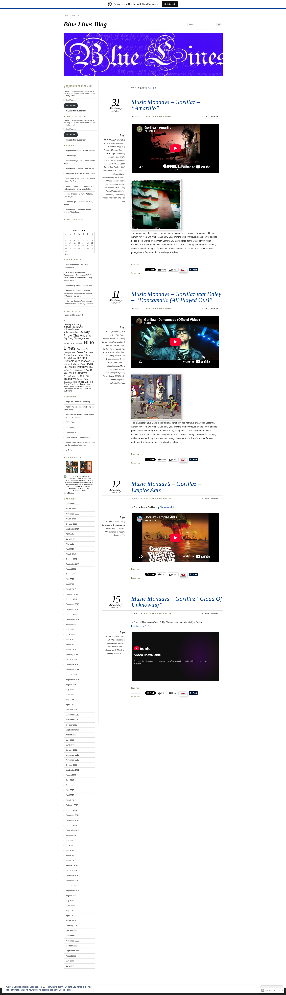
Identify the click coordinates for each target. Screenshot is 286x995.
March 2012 (71, 800)
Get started (169, 4)
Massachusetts (108, 177)
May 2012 (70, 790)
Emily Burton (119, 160)
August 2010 (71, 896)
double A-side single (116, 157)
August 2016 (71, 624)
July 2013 (70, 740)
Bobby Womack (118, 636)
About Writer (72, 15)
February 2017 (72, 594)
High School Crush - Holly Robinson (80, 151)
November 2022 (72, 514)
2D (114, 140)
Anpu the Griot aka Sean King (78, 402)
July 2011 (70, 840)
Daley (122, 335)
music (122, 181)
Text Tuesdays (80, 381)
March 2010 (71, 921)
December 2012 (72, 755)
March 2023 (71, 509)
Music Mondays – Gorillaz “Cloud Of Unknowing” (176, 601)
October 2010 (71, 886)
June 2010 (70, 906)
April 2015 (70, 705)
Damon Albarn (109, 339)
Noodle (121, 184)
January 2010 (71, 931)
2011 (110, 140)
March (121, 174)
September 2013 (72, 730)
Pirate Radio (119, 188)
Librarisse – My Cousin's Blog (78, 437)
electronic (120, 345)
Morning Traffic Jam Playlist (75, 364)
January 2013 (71, 750)
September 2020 (72, 529)
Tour (123, 201)
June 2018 (70, 539)
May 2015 (70, 700)
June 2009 (70, 966)
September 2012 (72, 770)
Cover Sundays (84, 352)
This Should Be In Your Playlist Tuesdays (78, 385)
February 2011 (72, 865)
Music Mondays (164, 117)
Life (93, 361)
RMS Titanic (119, 376)
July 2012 (70, 780)
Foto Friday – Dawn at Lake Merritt (80, 285)
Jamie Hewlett (108, 171)
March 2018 (71, 554)
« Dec (66, 254)
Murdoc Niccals (112, 181)
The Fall (121, 198)
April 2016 (70, 644)
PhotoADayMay (70, 376)
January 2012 (71, 810)
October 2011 (71, 825)
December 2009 (72, 936)
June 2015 (70, 695)
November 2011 (72, 820)
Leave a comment (211, 117)
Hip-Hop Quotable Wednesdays (77, 359)
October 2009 (71, 946)
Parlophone (109, 188)
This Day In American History (78, 383)
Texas (105, 198)
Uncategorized (70, 389)
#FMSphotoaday (72, 324)
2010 (106, 140)
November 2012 (72, 760)
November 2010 (72, 881)
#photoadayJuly (71, 332)
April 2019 (70, 534)
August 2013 (71, 735)
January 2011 (71, 870)
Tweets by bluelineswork (73, 315)
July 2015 (70, 690)
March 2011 (70, 860)
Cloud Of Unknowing (116, 640)
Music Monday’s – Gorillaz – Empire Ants (166, 486)
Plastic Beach (108, 376)
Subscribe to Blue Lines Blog (78, 87)
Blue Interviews (77, 343)
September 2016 (72, 619)
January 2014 (71, 710)
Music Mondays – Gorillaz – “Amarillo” (165, 105)
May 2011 (70, 850)
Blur (122, 147)
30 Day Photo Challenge (77, 333)
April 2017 (70, 584)
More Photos (69, 493)
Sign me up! (70, 106)
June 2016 (70, 634)
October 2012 (71, 765)
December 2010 (72, 875)
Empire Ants (107, 525)
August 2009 (71, 956)
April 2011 (70, 855)
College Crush (69, 353)
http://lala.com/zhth (165, 507)
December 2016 (72, 604)
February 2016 (72, 655)
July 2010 (70, 901)
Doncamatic (106, 342)
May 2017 (70, 579)
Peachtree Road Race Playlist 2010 (80, 173)
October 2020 (71, 524)
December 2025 (72, 504)
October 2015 (71, 674)
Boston (106, 150)
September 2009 (72, 951)
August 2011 (71, 835)
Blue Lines (120, 143)
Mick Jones (119, 177)
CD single (114, 150)
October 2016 (71, 614)
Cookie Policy (65, 990)
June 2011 (70, 845)
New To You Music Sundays (78, 371)
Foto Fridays (71, 156)
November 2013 (72, 720)
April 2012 (70, 795)
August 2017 (71, 569)
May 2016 (70, 639)
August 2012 (71, 775)
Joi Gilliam (70, 427)
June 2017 (70, 574)
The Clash (113, 198)
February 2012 (72, 805)
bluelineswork (147, 117)
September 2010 (72, 890)
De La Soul (120, 339)
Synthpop (121, 383)
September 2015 (72, 680)
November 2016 (72, 609)
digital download (118, 154)
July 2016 (70, 629)
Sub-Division (119, 194)
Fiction (67, 355)
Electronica (108, 160)
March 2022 (71, 519)
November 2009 (72, 941)
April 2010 (70, 916)
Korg (118, 352)
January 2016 (71, 659)
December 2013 (72, 715)
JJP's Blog (70, 422)
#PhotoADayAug (71, 329)
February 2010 (72, 926)
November (110, 373)
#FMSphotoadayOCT (73, 327)
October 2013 (71, 725)
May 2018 (70, 544)
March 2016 (71, 649)
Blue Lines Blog (85, 24)
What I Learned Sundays (77, 389)
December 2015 (72, 664)
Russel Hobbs (111, 191)
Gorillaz (117, 167)
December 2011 (72, 815)
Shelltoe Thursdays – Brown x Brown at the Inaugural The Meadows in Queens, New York (79, 293)
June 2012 (70, 785)
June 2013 (70, 745)
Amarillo (112, 143)
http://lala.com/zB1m (141, 626)
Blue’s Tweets (74, 311)
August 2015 (71, 685)
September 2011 (72, 830)
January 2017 (71, 599)
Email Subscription (76, 117)
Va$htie (69, 450)
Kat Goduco (71, 432)
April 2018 (70, 549)
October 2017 (71, 559)
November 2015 (72, 670)
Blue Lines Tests (83, 349)
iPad (122, 167)
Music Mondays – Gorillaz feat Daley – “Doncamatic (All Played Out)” (176, 297)
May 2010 (70, 911)
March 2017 (71, 589)
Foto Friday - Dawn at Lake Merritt (80, 168)
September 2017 (72, 564)
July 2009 (70, 961)
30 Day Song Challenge (77, 337)
